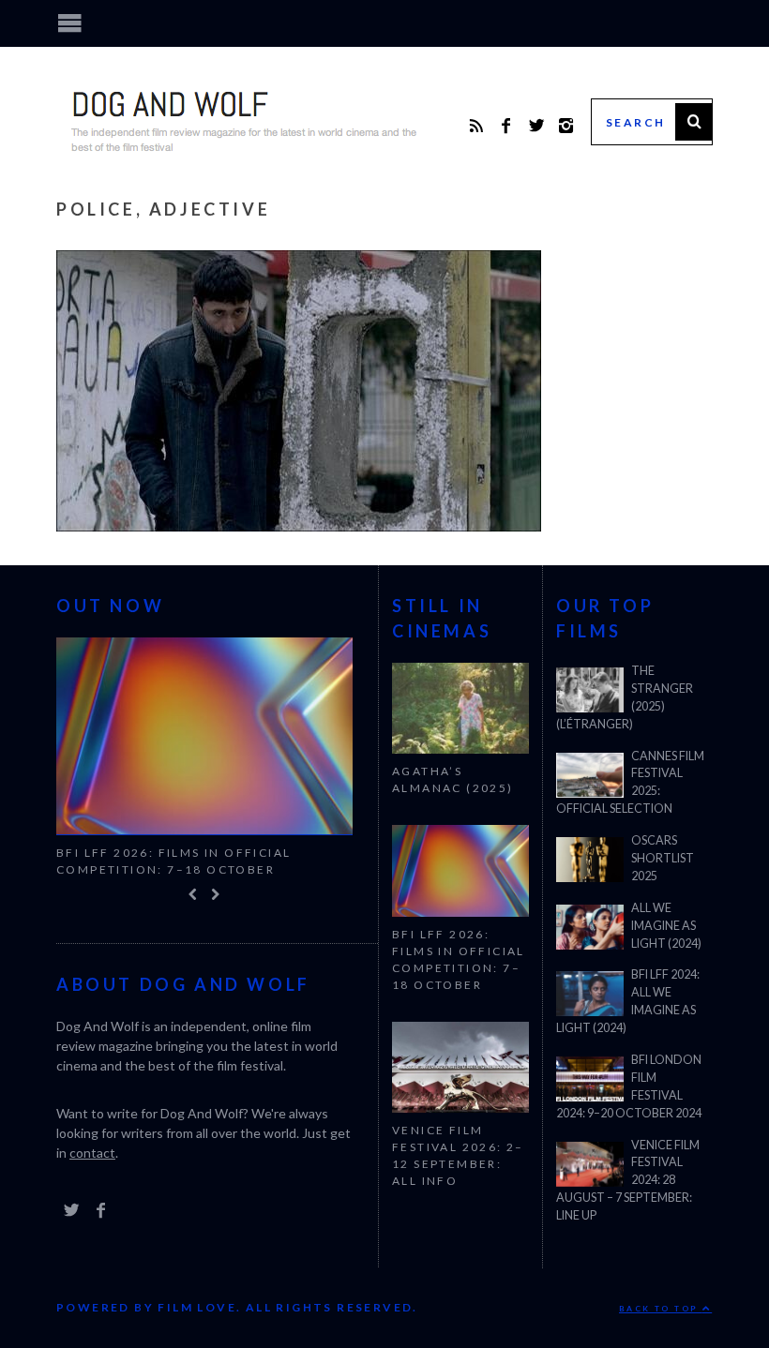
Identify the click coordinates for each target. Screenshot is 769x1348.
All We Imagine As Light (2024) (666, 926)
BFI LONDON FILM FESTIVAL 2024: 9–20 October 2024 (628, 1086)
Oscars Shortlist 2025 (662, 858)
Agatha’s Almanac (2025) (453, 779)
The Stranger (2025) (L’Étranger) (624, 697)
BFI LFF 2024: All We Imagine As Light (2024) (628, 1001)
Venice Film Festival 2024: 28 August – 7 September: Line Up (628, 1180)
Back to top (660, 1308)
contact (92, 1153)
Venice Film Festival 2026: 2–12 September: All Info (458, 1155)
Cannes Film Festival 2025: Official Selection (630, 782)
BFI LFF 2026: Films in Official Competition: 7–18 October (173, 861)
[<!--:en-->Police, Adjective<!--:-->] (298, 525)
